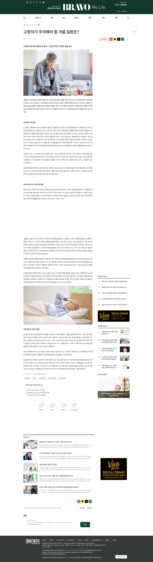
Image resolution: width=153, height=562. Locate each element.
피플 (51, 18)
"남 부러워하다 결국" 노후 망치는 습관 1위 (113, 299)
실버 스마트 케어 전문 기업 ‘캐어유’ (36, 390)
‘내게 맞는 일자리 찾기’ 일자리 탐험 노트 (109, 332)
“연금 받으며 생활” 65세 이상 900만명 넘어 (114, 293)
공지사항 (82, 508)
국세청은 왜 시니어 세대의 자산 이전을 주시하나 (114, 287)
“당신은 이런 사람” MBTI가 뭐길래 (36, 395)
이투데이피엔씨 (53, 557)
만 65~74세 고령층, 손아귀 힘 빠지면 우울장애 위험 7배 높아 (59, 487)
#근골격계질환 (52, 378)
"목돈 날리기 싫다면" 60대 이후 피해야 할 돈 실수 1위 (114, 281)
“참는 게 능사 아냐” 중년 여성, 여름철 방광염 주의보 (56, 476)
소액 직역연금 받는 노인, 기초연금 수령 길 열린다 (109, 349)
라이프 (76, 18)
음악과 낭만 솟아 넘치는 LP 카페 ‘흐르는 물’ (38, 392)
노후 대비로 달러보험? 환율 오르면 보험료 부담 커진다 (109, 341)
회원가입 (124, 11)
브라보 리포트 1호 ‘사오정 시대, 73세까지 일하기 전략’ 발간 (109, 366)
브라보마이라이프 (30, 25)
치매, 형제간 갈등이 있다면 (48, 464)
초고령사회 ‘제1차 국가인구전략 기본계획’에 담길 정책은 (109, 358)
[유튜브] (37, 2)
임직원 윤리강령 (80, 550)
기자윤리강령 (73, 550)
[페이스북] (33, 2)
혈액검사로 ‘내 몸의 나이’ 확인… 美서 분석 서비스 (55, 442)
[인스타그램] (30, 2)
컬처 (90, 18)
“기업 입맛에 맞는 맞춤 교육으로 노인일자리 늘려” (55, 453)
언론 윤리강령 (66, 550)
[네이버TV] (44, 2)
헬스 (64, 18)
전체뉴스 (38, 18)
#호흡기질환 (62, 378)
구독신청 (89, 508)
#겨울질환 (27, 378)
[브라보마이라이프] (76, 7)
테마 (116, 18)
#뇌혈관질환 (42, 378)
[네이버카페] (40, 2)
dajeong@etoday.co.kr (40, 374)
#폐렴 (34, 378)
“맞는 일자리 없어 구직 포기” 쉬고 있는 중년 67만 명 (114, 305)
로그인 (119, 11)
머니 (103, 18)
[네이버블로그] (27, 2)
